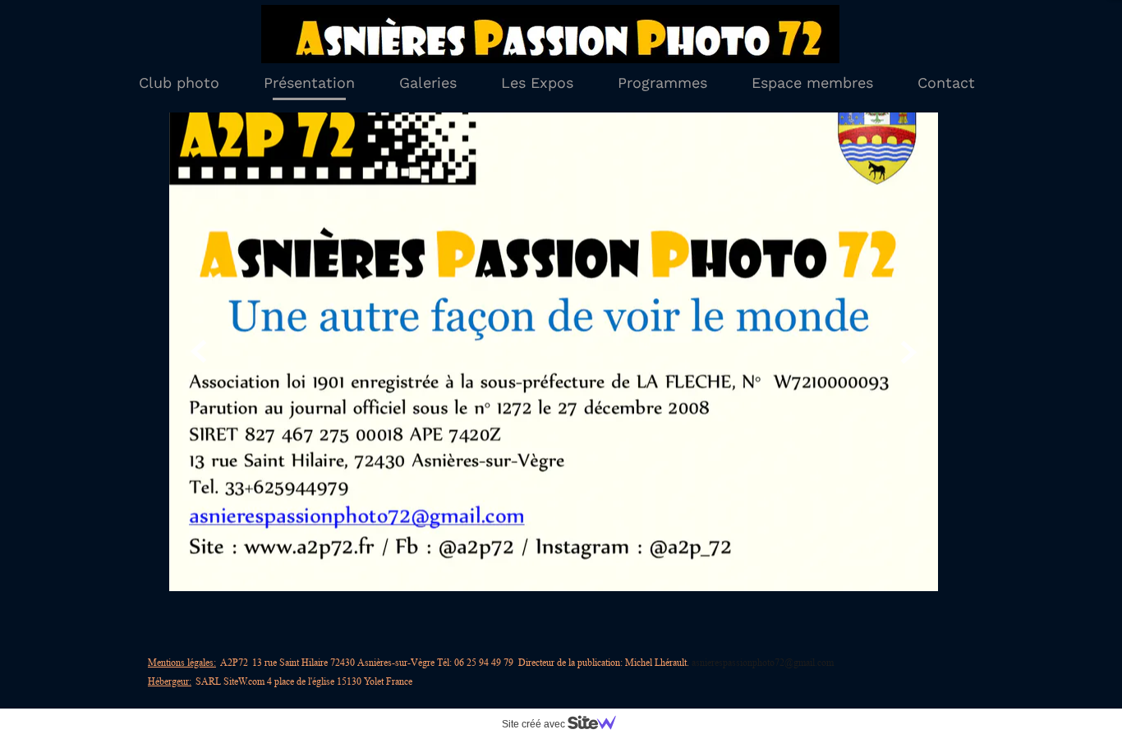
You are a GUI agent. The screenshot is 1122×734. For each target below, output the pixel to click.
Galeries (428, 82)
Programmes (662, 82)
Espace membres (812, 82)
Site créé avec (535, 724)
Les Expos (537, 82)
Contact (946, 82)
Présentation (309, 82)
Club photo (179, 82)
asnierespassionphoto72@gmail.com (763, 662)
